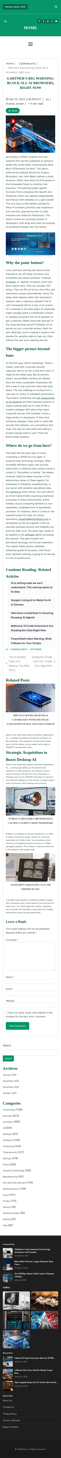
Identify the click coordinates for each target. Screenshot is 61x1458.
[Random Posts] (5, 21)
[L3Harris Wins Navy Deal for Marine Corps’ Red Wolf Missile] (8, 1374)
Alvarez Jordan (15, 103)
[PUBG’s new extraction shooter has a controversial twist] (16, 1339)
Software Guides (11, 1213)
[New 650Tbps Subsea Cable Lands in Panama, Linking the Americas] (8, 1277)
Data (5, 1225)
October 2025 (10, 1093)
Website (10, 1000)
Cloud (6, 1195)
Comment (12, 939)
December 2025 (11, 1081)
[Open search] (56, 7)
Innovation (8, 1122)
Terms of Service (11, 1420)
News (24, 1449)
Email (9, 988)
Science (7, 1207)
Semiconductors (11, 1189)
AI (7, 649)
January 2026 (9, 1075)
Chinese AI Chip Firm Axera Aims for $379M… (34, 1358)
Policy (6, 1164)
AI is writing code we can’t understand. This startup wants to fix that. (32, 587)
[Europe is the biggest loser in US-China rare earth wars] (44, 1320)
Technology (9, 1109)
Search (7, 1045)
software (29, 534)
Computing (8, 1146)
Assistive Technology (14, 1170)
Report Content (10, 1427)
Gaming (7, 1219)
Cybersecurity (19, 649)
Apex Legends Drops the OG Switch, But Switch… (36, 1382)
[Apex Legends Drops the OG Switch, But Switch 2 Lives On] (8, 1386)
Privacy (7, 1201)
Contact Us (8, 1407)
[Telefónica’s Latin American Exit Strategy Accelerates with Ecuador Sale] (8, 1253)
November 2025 (11, 1087)
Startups (7, 1158)
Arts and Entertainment (15, 1182)
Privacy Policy (10, 1413)
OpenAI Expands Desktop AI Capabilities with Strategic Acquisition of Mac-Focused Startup (30, 719)
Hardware (8, 1140)
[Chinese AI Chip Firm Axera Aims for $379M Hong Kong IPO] (8, 1362)
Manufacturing (10, 1176)
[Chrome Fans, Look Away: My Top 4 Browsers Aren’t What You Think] (16, 1320)
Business (8, 1116)
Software (36, 649)
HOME (30, 27)
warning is (15, 491)
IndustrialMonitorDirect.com (34, 519)
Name (10, 977)
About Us (7, 1400)
